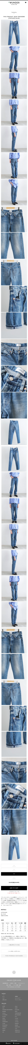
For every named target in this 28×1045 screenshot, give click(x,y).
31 (14, 878)
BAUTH (16, 1011)
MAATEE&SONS (5, 1021)
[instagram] (17, 1037)
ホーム (3, 996)
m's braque (16, 1021)
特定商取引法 (5, 983)
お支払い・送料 (13, 983)
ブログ (3, 998)
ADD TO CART (14, 888)
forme (16, 1016)
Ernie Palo (4, 1016)
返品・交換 (8, 985)
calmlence (4, 1013)
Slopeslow (4, 1028)
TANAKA (14, 12)
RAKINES (16, 1025)
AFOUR (3, 1006)
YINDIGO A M (17, 1030)
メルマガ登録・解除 (17, 985)
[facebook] (11, 1037)
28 (14, 865)
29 (14, 869)
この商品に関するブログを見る (14, 944)
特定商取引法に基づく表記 (14, 891)
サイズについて (22, 983)
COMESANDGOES (18, 1013)
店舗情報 (16, 996)
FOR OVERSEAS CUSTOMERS (14, 955)
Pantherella (17, 1023)
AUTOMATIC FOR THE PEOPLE (7, 1009)
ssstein (16, 1028)
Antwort (16, 1006)
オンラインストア (17, 998)
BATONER (4, 1011)
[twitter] (14, 1037)
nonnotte (3, 1023)
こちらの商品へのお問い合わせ (14, 951)
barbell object (17, 1009)
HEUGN (3, 1018)
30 (14, 873)
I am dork (16, 1018)
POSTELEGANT (4, 1025)
